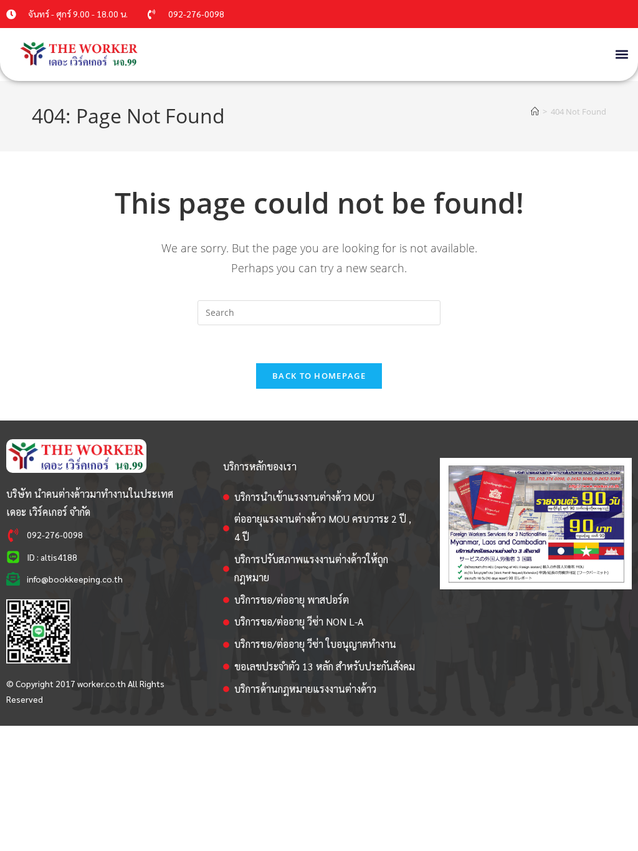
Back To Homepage (319, 375)
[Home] (535, 111)
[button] (621, 54)
